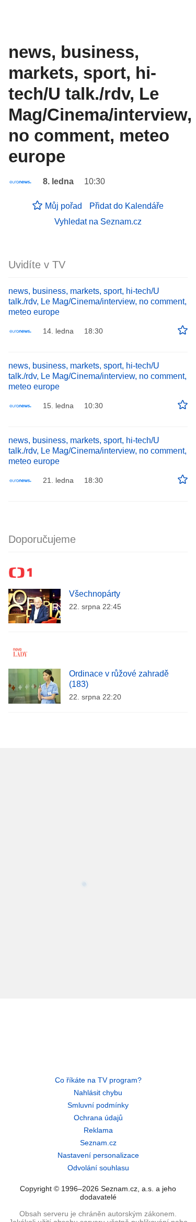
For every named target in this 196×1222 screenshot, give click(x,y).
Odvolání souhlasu (98, 1168)
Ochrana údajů (98, 1117)
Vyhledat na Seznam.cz (98, 221)
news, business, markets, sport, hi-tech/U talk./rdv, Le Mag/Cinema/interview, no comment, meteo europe (97, 301)
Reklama (98, 1130)
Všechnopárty (94, 593)
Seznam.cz (98, 1142)
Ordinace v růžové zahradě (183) (119, 679)
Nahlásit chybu (98, 1092)
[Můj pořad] (183, 330)
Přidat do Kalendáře (126, 205)
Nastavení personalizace (98, 1155)
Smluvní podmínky (98, 1105)
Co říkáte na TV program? (98, 1080)
